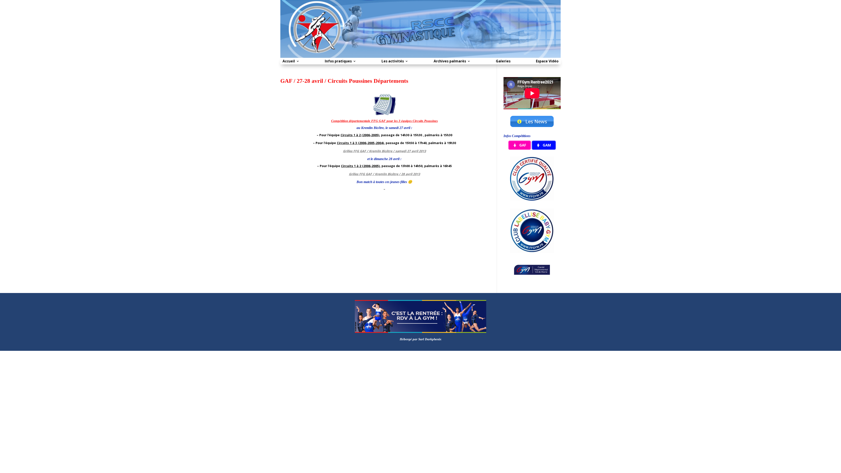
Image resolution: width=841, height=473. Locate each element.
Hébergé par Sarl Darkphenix (421, 339)
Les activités (393, 62)
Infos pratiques (338, 62)
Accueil (289, 62)
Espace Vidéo (547, 62)
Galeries (503, 62)
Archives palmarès (450, 62)
